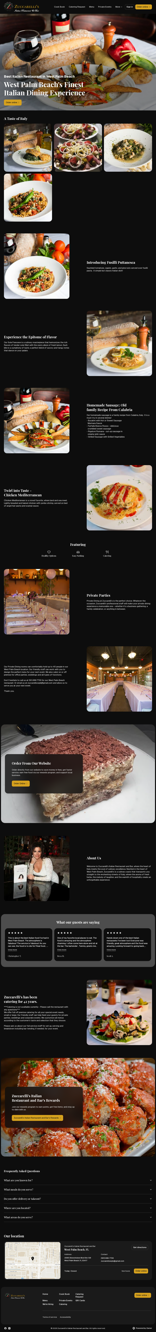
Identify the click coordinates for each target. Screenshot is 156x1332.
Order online (141, 1271)
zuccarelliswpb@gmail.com (112, 1261)
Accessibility (65, 1317)
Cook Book (59, 7)
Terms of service (50, 1317)
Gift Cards (80, 1300)
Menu (91, 7)
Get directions (140, 1247)
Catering (63, 1304)
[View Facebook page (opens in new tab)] (5, 1328)
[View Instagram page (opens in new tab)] (9, 1328)
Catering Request (77, 7)
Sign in (130, 7)
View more (12, 950)
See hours (126, 1271)
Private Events (104, 7)
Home (45, 1294)
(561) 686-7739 (107, 1258)
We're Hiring (48, 1304)
